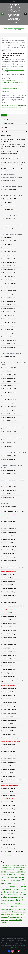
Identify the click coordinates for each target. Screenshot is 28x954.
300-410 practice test (16, 880)
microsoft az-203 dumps (7, 45)
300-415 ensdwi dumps (21, 884)
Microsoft (10, 28)
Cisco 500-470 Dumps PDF (9, 392)
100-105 (2, 865)
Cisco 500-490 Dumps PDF (9, 396)
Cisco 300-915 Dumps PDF (9, 202)
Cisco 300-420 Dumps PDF (9, 248)
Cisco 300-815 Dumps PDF (9, 336)
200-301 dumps (18, 869)
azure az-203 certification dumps (16, 40)
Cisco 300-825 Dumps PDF (9, 343)
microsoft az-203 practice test (9, 47)
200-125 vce (19, 867)
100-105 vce (22, 865)
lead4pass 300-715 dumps (10, 912)
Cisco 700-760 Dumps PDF (9, 420)
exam (5, 38)
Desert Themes (14, 947)
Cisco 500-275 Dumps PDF (9, 470)
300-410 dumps (9, 877)
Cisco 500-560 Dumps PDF (9, 399)
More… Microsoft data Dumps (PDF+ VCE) (13, 606)
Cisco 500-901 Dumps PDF (9, 410)
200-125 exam (9, 867)
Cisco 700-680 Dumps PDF (9, 455)
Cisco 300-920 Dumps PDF (9, 206)
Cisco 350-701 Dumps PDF (9, 304)
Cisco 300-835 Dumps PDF (9, 347)
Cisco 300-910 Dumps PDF (9, 198)
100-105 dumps (6, 865)
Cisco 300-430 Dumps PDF (9, 255)
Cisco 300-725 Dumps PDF (9, 319)
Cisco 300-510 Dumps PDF (9, 269)
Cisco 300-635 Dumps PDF (9, 301)
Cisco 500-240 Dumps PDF (9, 374)
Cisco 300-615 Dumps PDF (9, 287)
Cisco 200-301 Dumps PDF (9, 228)
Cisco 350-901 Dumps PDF (9, 209)
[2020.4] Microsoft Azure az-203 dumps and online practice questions (13, 55)
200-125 (25, 865)
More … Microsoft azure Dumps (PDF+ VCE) (13, 567)
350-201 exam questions (14, 889)
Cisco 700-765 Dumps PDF (9, 459)
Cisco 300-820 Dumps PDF (9, 340)
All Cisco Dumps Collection (9, 506)
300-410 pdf (10, 880)
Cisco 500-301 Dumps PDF (9, 378)
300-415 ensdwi (14, 884)
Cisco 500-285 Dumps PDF (9, 473)
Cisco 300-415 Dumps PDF (9, 244)
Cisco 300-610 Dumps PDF (9, 283)
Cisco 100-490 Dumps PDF (9, 218)
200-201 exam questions (8, 869)
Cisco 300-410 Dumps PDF (9, 241)
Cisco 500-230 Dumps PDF (9, 371)
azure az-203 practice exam (8, 42)
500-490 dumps (14, 894)
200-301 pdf (22, 872)
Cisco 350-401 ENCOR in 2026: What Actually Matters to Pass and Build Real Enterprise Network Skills (13, 146)
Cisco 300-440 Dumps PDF (9, 262)
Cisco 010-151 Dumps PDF (9, 356)
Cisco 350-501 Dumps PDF (9, 265)
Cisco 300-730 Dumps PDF (9, 322)
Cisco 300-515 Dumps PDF (9, 272)
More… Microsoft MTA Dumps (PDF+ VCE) (13, 851)
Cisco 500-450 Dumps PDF (9, 493)
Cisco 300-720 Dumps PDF (9, 315)
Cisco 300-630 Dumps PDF (9, 297)
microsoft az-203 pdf (19, 45)
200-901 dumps (6, 874)
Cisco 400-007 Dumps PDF (9, 189)
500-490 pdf (20, 894)
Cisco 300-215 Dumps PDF (9, 442)
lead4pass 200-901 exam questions (13, 909)
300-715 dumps (15, 887)
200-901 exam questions (16, 874)
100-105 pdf (17, 865)
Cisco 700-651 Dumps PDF (9, 417)
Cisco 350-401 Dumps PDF (9, 237)
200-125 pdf (14, 867)
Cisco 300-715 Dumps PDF (9, 311)
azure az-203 (5, 40)
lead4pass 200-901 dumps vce (14, 907)
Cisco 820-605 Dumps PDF (9, 497)
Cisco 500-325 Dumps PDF (9, 381)
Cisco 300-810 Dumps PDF (9, 333)
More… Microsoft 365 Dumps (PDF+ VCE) (13, 738)
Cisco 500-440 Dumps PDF (9, 490)
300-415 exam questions (5, 887)
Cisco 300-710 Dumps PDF (9, 308)
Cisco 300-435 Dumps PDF (9, 258)
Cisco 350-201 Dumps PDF (9, 446)
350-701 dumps (6, 894)
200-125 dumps (4, 867)
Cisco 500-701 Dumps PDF (9, 403)
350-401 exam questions (17, 892)
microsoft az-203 (17, 44)
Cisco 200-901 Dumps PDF (9, 180)
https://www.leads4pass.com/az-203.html (14, 70)
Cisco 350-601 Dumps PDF (9, 280)
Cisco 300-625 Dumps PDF (9, 294)
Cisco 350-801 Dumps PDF (9, 329)
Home (5, 28)
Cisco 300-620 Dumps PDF (9, 290)
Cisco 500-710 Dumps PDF (9, 406)
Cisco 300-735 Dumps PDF (9, 326)
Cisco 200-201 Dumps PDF (9, 431)
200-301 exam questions (9, 872)
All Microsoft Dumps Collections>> (10, 855)
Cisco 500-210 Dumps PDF (9, 367)
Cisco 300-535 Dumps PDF (9, 276)
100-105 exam (12, 865)
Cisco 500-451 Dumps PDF (9, 385)
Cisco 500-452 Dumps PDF (9, 388)
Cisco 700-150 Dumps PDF (9, 413)
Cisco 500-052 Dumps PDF (9, 483)
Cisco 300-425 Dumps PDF (9, 251)
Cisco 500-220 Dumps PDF (9, 486)
